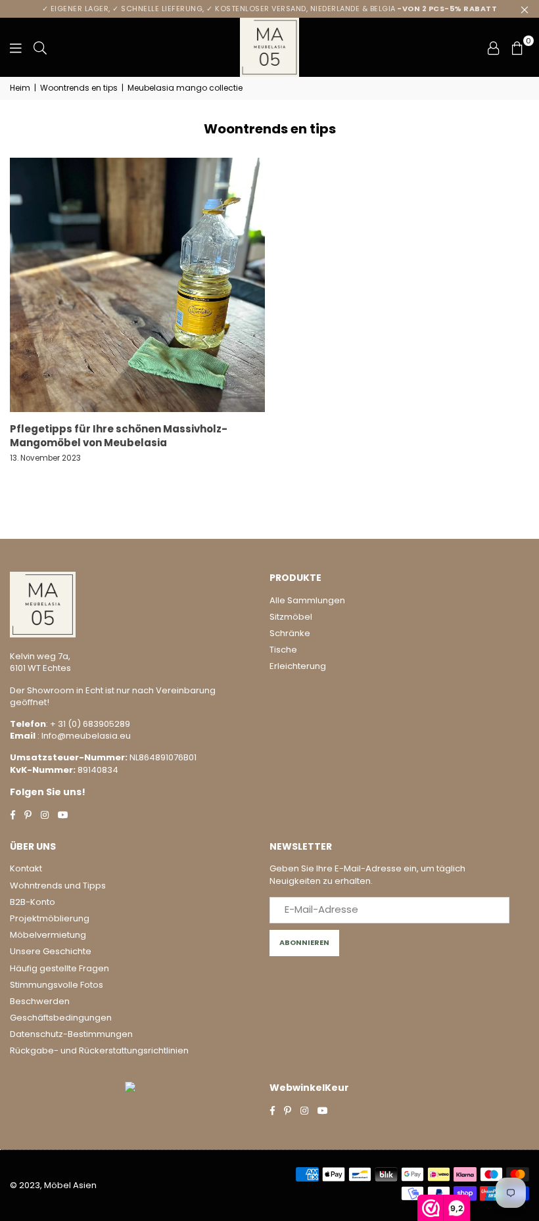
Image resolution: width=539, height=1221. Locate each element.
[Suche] (40, 47)
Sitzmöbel (291, 616)
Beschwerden (40, 1001)
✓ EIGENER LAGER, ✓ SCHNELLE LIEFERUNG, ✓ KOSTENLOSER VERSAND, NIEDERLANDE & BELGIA (270, 8)
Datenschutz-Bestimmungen (71, 1034)
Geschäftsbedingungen (61, 1017)
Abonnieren (304, 942)
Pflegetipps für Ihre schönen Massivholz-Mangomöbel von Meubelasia (118, 435)
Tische (283, 649)
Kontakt (26, 868)
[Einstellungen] (493, 47)
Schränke (290, 633)
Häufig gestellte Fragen (59, 968)
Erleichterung (298, 666)
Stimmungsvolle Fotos (56, 985)
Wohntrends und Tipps (58, 885)
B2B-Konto (32, 902)
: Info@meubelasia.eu (83, 735)
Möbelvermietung (48, 935)
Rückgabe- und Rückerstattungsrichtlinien (99, 1050)
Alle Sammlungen (307, 600)
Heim (20, 88)
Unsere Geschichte (50, 951)
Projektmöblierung (49, 918)
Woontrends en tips (79, 88)
